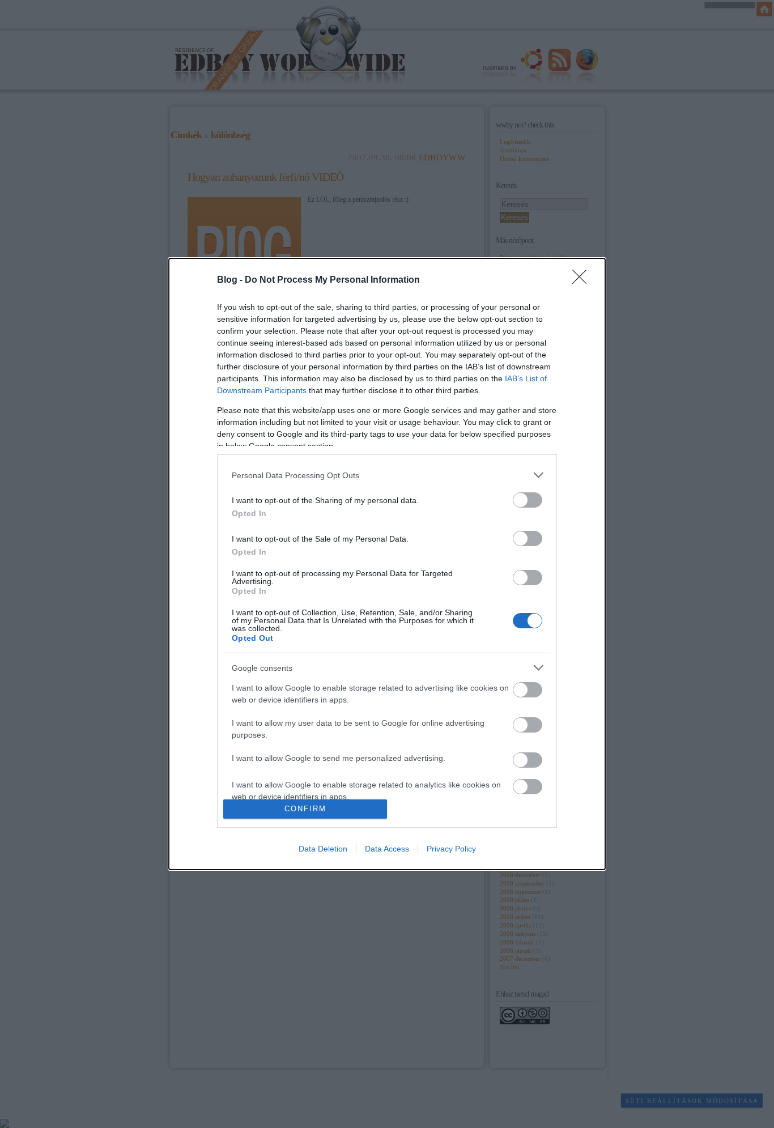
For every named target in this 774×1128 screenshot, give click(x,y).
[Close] (583, 280)
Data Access (387, 848)
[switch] (527, 500)
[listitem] (387, 475)
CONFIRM (305, 809)
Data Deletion (323, 848)
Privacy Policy (451, 848)
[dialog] (387, 563)
